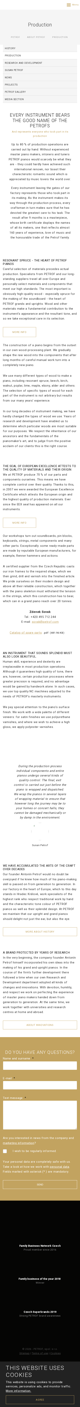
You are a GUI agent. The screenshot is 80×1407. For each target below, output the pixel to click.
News (8, 77)
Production (13, 55)
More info (19, 332)
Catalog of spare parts (26, 632)
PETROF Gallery (15, 92)
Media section (14, 99)
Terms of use (40, 1353)
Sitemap (24, 1353)
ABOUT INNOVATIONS (40, 1025)
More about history (40, 931)
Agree (40, 1399)
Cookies (55, 1353)
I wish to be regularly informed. (35, 1151)
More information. (18, 1391)
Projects (11, 84)
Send (40, 1184)
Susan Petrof (14, 70)
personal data (59, 1167)
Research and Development (23, 63)
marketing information (18, 1143)
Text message (14, 1098)
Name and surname (18, 1058)
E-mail (9, 1078)
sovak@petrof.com (45, 622)
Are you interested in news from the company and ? (38, 1140)
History (10, 48)
